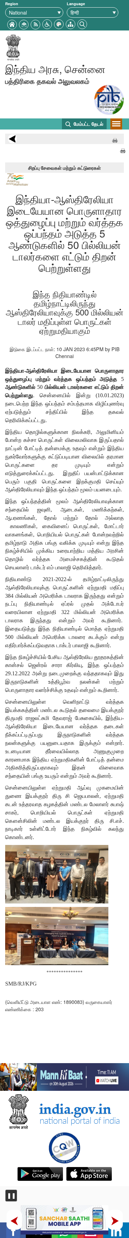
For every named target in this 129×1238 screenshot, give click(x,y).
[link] (64, 1075)
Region (11, 3)
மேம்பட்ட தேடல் (87, 123)
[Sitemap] (70, 23)
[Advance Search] (82, 23)
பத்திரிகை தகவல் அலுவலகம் (47, 81)
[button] (47, 23)
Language (76, 3)
